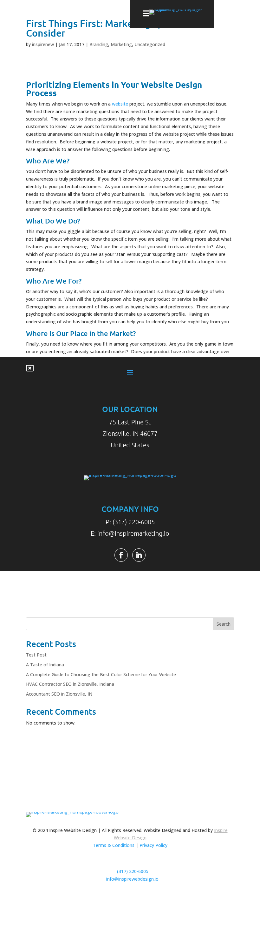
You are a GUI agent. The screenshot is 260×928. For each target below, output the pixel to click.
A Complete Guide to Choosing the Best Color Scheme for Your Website (101, 674)
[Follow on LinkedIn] (139, 555)
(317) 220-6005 (132, 871)
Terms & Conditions (113, 845)
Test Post (36, 655)
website (120, 104)
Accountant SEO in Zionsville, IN (59, 694)
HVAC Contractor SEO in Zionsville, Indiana (70, 684)
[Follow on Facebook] (121, 555)
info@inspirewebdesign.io (132, 879)
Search (224, 624)
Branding (98, 44)
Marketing (121, 44)
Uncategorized (149, 44)
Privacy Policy (153, 845)
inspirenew (43, 44)
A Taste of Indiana (45, 665)
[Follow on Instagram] (145, 897)
